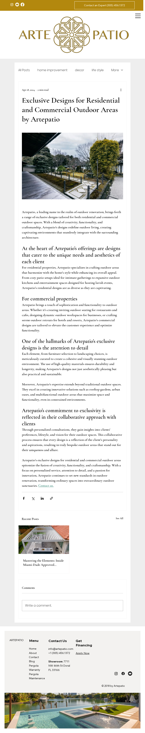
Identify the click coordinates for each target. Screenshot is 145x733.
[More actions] (121, 90)
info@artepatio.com (60, 649)
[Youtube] (17, 4)
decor (79, 70)
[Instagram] (12, 4)
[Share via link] (51, 498)
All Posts (24, 70)
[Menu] (138, 16)
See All (119, 518)
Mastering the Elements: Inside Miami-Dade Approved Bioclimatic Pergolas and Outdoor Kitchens (43, 562)
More (115, 70)
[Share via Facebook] (23, 498)
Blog (32, 661)
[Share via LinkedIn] (42, 498)
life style (98, 70)
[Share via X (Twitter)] (33, 498)
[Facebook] (22, 4)
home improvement (52, 70)
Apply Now (82, 653)
